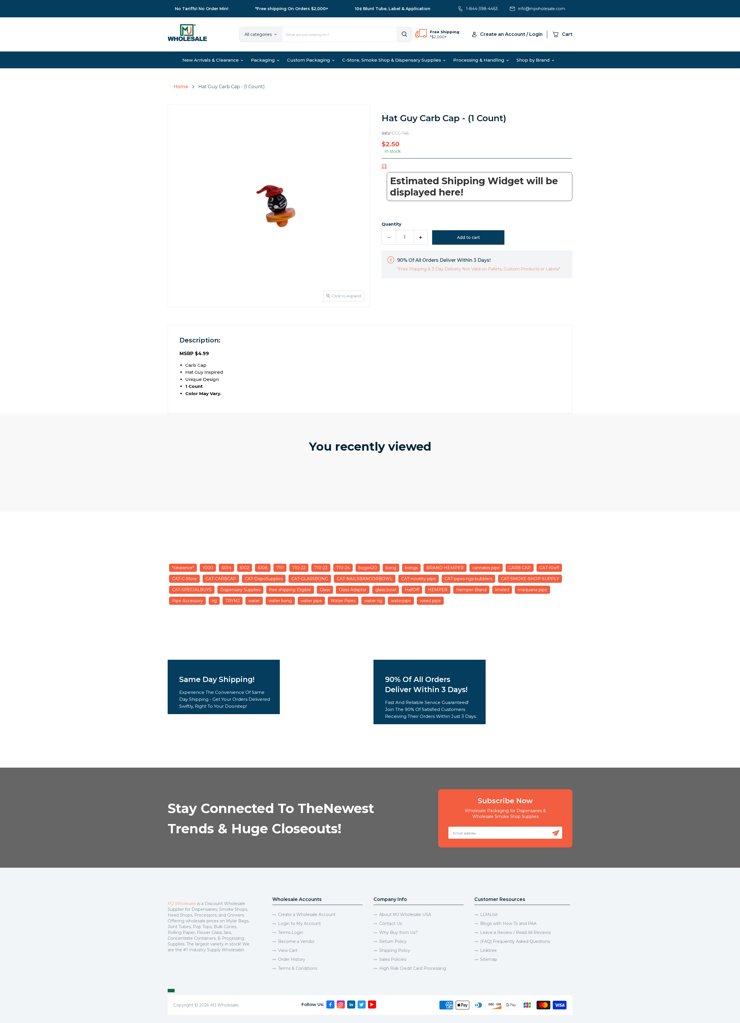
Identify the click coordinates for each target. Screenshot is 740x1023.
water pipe (311, 600)
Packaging (263, 60)
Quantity (391, 224)
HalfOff (412, 589)
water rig (373, 600)
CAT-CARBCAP (221, 578)
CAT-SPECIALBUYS (192, 589)
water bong (280, 600)
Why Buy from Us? (398, 932)
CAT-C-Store (184, 578)
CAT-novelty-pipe (418, 578)
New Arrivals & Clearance (211, 60)
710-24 (343, 567)
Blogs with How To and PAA (508, 923)
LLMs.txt (489, 914)
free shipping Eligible (290, 589)
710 (280, 567)
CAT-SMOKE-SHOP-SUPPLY (530, 578)
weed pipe (430, 600)
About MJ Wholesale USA (405, 914)
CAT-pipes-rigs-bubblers (468, 578)
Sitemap (488, 959)
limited (502, 589)
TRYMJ (232, 600)
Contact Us (390, 923)
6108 (263, 567)
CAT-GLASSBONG (309, 578)
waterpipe (401, 600)
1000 (208, 567)
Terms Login (290, 932)
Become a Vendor (296, 941)
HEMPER (437, 589)
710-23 (321, 567)
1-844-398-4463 (482, 8)
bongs (411, 567)
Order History (291, 959)
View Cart (287, 950)
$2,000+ (439, 36)
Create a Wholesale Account (307, 914)
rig (214, 600)
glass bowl (385, 589)
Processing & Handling (479, 60)
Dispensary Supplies (240, 589)
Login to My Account (299, 923)
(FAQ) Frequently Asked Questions (515, 941)
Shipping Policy (394, 950)
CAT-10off (549, 567)
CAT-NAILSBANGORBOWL (365, 578)
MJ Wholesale (182, 903)
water (254, 600)
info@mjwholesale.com (541, 8)
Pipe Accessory (187, 600)
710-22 (299, 567)
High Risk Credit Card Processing (412, 968)
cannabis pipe (486, 567)
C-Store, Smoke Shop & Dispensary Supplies (392, 60)
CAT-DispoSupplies (264, 578)
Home (180, 86)
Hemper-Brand (471, 589)
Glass (325, 589)
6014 (226, 567)
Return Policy (393, 941)
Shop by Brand (534, 60)
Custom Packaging (309, 60)
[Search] (404, 34)
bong (391, 567)
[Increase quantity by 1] (421, 237)
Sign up (555, 833)
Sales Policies (392, 959)
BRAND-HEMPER (445, 567)
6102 (244, 567)
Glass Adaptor (353, 589)
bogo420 (367, 567)
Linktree (488, 950)
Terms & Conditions (297, 968)
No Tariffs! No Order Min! (201, 8)
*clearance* (183, 567)
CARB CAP (519, 567)
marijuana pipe (532, 589)
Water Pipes (343, 600)
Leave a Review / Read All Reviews (515, 932)
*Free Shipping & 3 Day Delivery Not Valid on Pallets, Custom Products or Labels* (478, 269)
